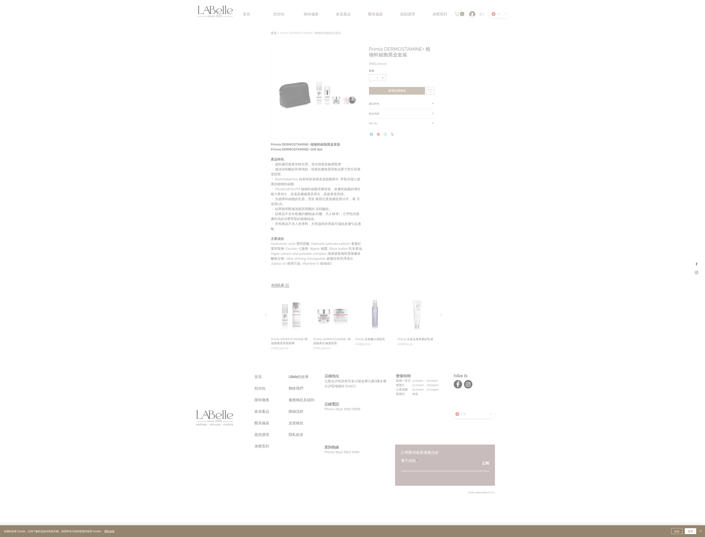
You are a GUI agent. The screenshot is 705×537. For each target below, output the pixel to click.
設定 (676, 531)
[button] (698, 217)
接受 (690, 531)
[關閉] (700, 531)
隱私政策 (109, 531)
